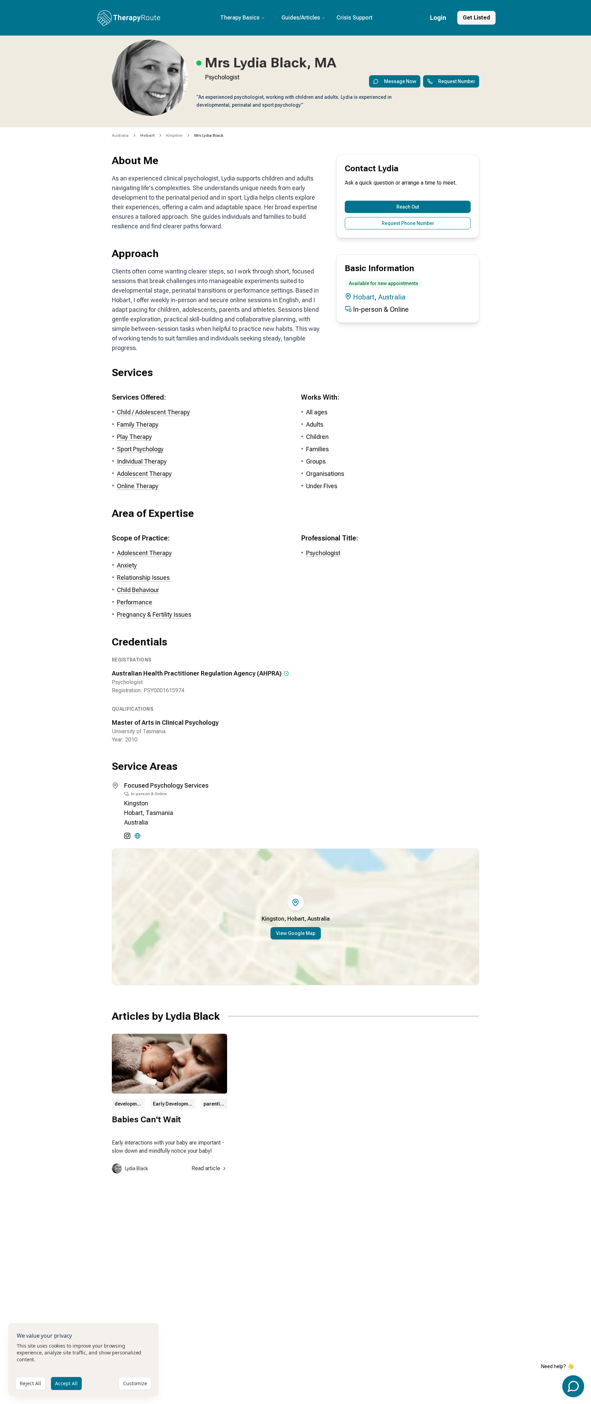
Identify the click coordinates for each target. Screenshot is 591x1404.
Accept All (66, 1383)
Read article (206, 1168)
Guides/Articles (300, 17)
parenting (214, 1104)
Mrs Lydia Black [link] (208, 135)
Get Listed (476, 17)
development (129, 1104)
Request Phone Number (408, 223)
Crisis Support (354, 17)
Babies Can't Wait (146, 1119)
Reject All (30, 1383)
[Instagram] (127, 836)
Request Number (456, 81)
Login (438, 17)
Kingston (174, 135)
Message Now (400, 81)
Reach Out (407, 207)
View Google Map (295, 933)
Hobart (364, 297)
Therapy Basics (240, 17)
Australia (120, 135)
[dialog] (83, 1359)
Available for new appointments (383, 283)
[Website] (137, 836)
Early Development (174, 1104)
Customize (135, 1383)
